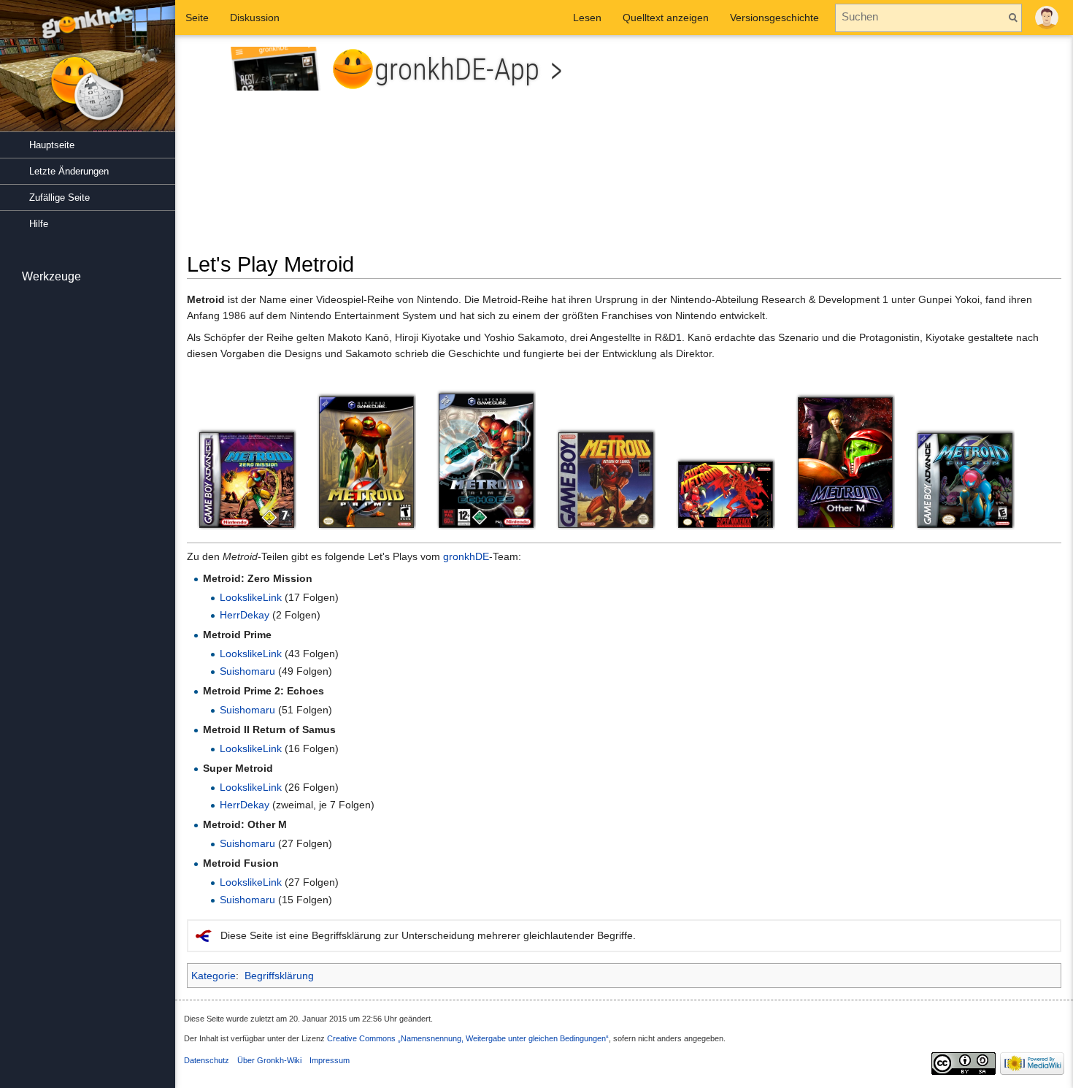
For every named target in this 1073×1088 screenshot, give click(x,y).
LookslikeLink (251, 597)
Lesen (587, 17)
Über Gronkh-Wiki (269, 1060)
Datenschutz (206, 1060)
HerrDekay (244, 615)
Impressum (329, 1060)
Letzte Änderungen (69, 171)
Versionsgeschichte (774, 17)
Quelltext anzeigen (666, 17)
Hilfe (38, 223)
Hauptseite (51, 144)
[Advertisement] (848, 149)
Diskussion (255, 17)
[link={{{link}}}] (246, 480)
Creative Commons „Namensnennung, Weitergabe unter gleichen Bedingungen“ (468, 1038)
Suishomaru (247, 671)
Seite (197, 17)
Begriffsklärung (279, 975)
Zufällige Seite (59, 197)
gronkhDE (466, 556)
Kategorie (213, 975)
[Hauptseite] (87, 73)
